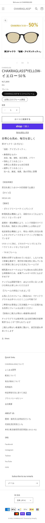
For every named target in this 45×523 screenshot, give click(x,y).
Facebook (9, 444)
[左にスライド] (17, 63)
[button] (3, 9)
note (7, 467)
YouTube (8, 461)
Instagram (9, 450)
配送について (10, 375)
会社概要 (8, 404)
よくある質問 (10, 370)
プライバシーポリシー (14, 398)
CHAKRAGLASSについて (14, 364)
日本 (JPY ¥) (21, 500)
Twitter (8, 455)
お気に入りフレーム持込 (14, 99)
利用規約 (8, 387)
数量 (3, 105)
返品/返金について (12, 381)
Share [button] (7, 338)
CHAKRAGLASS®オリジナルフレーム (19, 94)
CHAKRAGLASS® (18, 518)
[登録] (37, 483)
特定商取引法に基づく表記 (16, 393)
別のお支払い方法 (22, 132)
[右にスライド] (28, 63)
